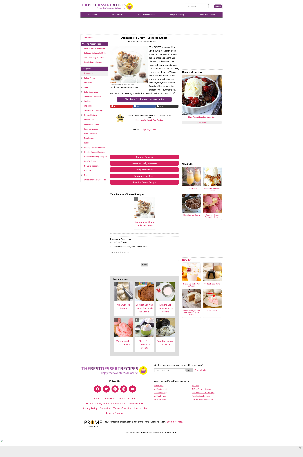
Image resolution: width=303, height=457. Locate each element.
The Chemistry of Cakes (94, 58)
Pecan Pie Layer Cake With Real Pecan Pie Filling (191, 313)
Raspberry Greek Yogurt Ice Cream (212, 216)
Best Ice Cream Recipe (144, 182)
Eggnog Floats (149, 129)
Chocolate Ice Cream (191, 215)
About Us (97, 398)
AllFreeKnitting (160, 392)
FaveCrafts (158, 386)
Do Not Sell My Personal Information (105, 403)
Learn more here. (175, 422)
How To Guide (90, 161)
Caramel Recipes (144, 157)
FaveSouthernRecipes (201, 396)
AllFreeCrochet (160, 389)
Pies (86, 175)
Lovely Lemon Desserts (94, 62)
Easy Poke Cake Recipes (94, 48)
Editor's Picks (90, 120)
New (184, 260)
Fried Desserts (90, 133)
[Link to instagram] (123, 389)
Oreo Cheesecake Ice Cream (165, 343)
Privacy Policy (89, 408)
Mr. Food (195, 386)
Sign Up (189, 370)
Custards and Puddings (93, 110)
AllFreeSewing (160, 396)
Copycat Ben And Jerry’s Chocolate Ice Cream (144, 308)
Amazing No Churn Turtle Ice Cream (144, 224)
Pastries (87, 170)
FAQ (134, 398)
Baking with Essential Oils (95, 53)
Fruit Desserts (90, 138)
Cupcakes (88, 106)
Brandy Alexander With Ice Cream (191, 285)
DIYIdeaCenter (160, 399)
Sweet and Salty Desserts (95, 180)
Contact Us (123, 398)
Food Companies (91, 129)
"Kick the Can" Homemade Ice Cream (165, 308)
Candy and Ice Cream (144, 176)
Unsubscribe (140, 408)
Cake (86, 87)
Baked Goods (89, 78)
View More (201, 122)
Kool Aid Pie (212, 311)
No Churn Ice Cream (123, 306)
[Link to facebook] (97, 389)
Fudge (86, 143)
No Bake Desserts (91, 166)
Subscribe (88, 37)
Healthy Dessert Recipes (94, 147)
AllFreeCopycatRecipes (201, 389)
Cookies (87, 101)
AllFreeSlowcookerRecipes (203, 392)
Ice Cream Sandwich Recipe (212, 189)
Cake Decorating (91, 92)
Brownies (88, 83)
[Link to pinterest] (115, 389)
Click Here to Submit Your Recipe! (149, 120)
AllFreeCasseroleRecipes (202, 399)
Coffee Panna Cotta (212, 284)
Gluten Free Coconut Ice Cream (144, 344)
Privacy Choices (114, 413)
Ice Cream (88, 73)
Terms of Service (122, 408)
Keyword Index (135, 403)
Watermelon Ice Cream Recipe (123, 343)
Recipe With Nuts (144, 169)
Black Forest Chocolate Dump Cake (201, 117)
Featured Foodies (91, 124)
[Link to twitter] (106, 389)
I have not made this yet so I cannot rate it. (130, 247)
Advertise (110, 398)
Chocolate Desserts (92, 96)
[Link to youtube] (132, 389)
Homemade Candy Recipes (95, 157)
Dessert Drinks (90, 115)
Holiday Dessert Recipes (94, 152)
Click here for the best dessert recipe (144, 99)
